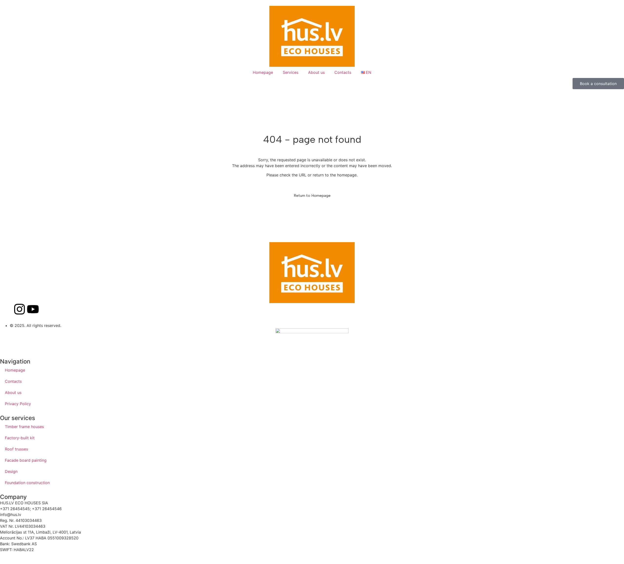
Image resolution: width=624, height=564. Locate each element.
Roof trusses (16, 449)
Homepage (263, 72)
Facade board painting (26, 460)
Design (11, 471)
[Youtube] (33, 309)
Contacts (342, 72)
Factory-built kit (20, 437)
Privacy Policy (18, 403)
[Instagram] (19, 309)
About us (316, 72)
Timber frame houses (24, 426)
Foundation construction (27, 482)
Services (290, 72)
